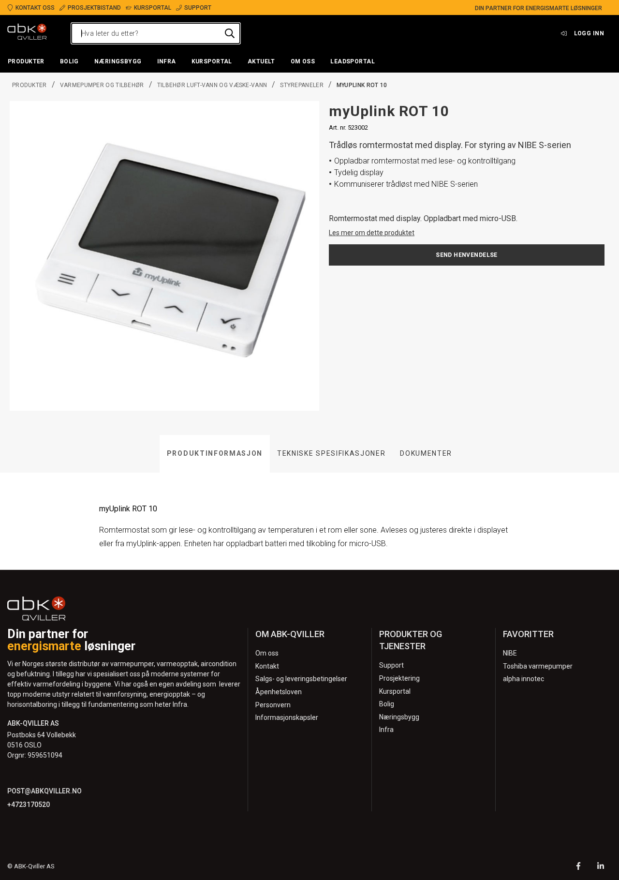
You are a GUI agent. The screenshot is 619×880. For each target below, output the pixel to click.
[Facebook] (578, 867)
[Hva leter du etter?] (230, 33)
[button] (26, 62)
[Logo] (27, 33)
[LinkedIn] (601, 867)
